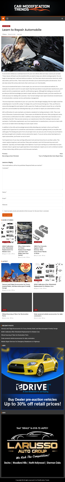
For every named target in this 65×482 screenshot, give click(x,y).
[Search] (62, 18)
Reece (5, 34)
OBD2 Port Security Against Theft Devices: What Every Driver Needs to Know (40, 249)
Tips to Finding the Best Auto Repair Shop (51, 155)
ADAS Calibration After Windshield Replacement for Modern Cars (20, 332)
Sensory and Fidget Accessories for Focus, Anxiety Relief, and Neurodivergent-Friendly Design (16, 286)
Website (4, 204)
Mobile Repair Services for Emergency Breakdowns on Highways (20, 341)
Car (36, 309)
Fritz (14, 253)
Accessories (6, 280)
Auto (4, 309)
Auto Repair (6, 26)
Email (4, 198)
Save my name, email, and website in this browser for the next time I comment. (26, 211)
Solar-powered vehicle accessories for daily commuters (18, 338)
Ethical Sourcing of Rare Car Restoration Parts (14, 335)
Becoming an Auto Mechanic (10, 155)
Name (4, 192)
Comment (5, 168)
